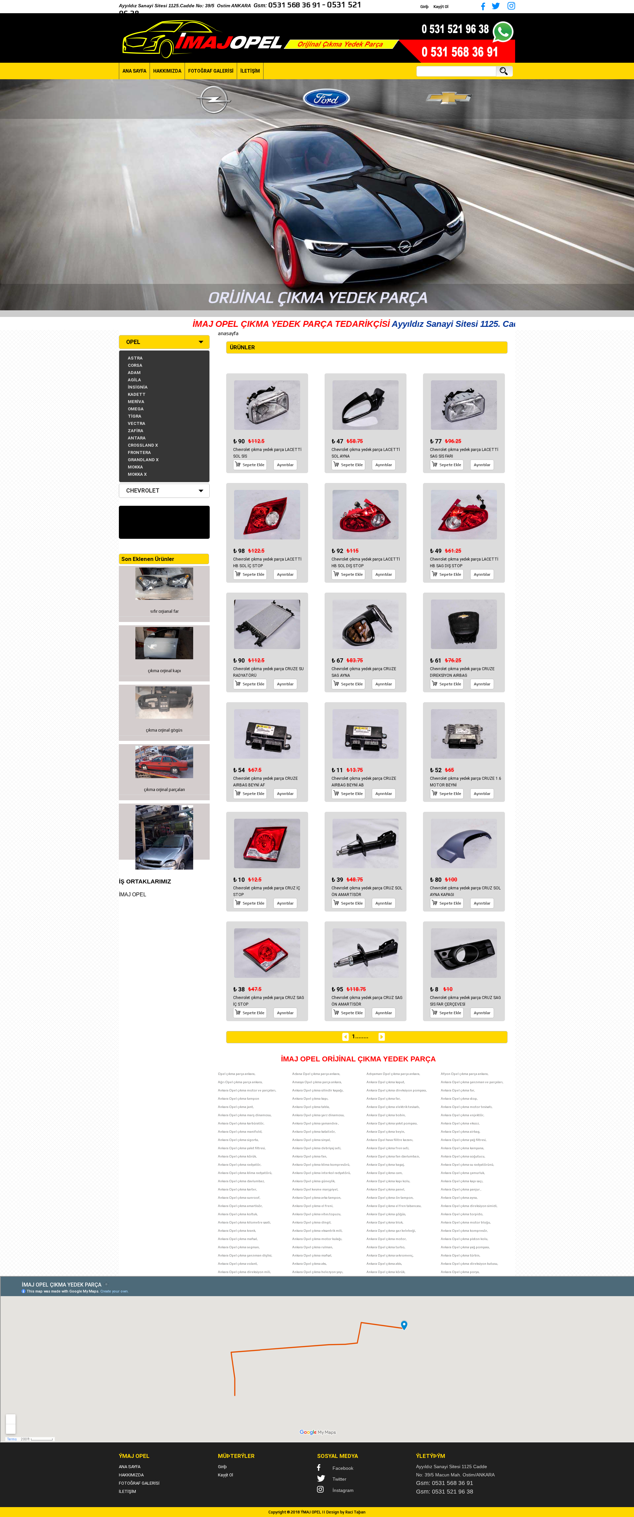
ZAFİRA (135, 430)
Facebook (343, 1468)
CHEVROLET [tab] (142, 490)
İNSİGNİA (138, 387)
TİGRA (134, 416)
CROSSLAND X (143, 445)
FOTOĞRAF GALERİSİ (210, 71)
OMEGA (136, 408)
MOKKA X (137, 474)
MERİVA (136, 401)
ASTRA (135, 358)
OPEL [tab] (133, 342)
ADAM (134, 372)
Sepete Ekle (253, 465)
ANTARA (137, 437)
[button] (6, 195)
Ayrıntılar (285, 465)
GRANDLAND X (143, 459)
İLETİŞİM (250, 71)
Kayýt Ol (441, 6)
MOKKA (135, 467)
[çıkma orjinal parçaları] (164, 832)
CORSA (135, 365)
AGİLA (134, 379)
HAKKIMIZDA (167, 71)
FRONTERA (139, 452)
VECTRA (136, 423)
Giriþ (424, 6)
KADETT (137, 394)
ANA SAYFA (134, 71)
